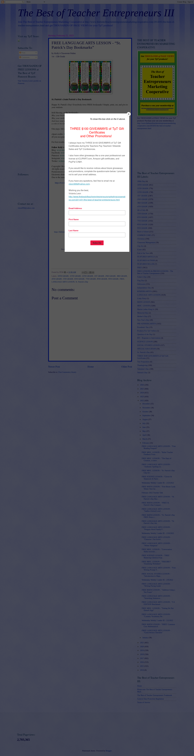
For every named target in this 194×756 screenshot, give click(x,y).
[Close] (129, 114)
